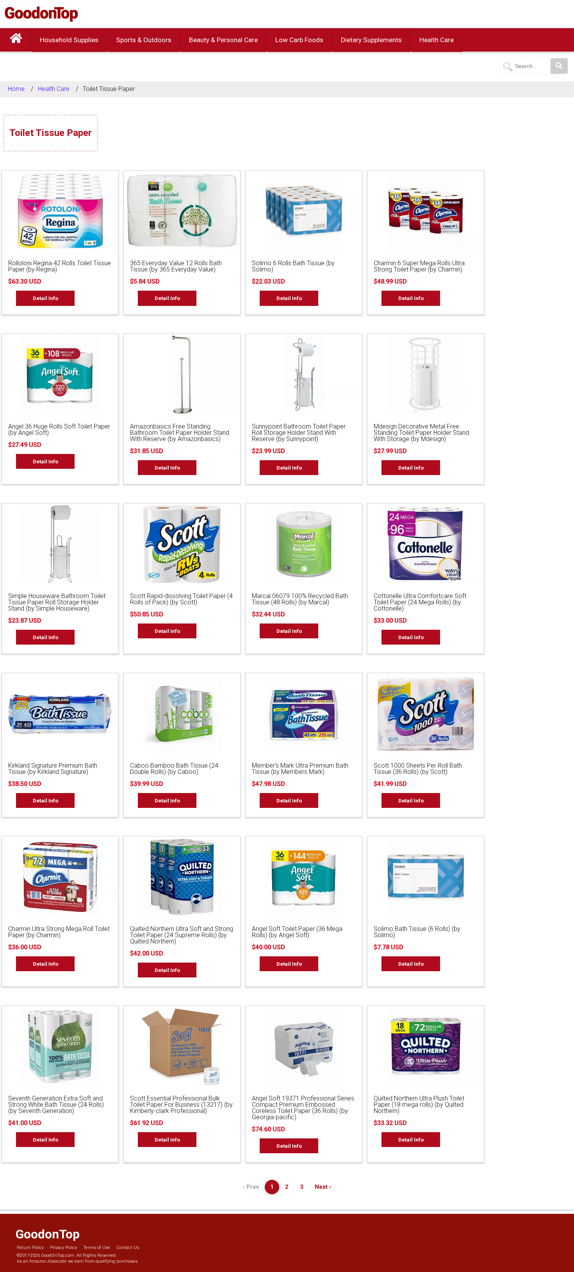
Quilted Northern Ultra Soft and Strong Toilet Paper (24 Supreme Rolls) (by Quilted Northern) (181, 935)
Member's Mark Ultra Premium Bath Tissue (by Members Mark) (300, 768)
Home (16, 89)
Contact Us (127, 1247)
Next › (323, 1186)
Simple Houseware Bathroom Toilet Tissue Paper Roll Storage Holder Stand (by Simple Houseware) (56, 602)
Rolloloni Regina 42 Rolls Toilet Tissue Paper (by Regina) (59, 266)
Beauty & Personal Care (223, 40)
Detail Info (45, 298)
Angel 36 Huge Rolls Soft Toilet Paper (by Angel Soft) (59, 429)
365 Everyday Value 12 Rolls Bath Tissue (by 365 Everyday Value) (176, 266)
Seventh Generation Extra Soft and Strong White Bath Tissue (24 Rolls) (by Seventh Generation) (56, 1105)
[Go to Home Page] (16, 40)
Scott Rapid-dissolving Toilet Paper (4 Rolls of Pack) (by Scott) (181, 599)
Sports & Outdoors (143, 40)
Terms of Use (96, 1247)
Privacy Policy (63, 1247)
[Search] (559, 66)
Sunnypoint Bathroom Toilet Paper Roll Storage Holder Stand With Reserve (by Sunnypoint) (299, 433)
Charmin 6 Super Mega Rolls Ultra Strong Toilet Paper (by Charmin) (419, 266)
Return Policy (30, 1247)
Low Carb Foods (299, 40)
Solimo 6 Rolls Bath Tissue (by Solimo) (293, 266)
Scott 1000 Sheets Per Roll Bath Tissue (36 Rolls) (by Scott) (418, 768)
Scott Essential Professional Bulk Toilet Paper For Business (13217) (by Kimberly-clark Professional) (181, 1105)
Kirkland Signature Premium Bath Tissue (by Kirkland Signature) (52, 768)
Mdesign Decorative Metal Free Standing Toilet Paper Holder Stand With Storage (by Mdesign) (421, 433)
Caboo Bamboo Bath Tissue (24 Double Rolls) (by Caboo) (174, 768)
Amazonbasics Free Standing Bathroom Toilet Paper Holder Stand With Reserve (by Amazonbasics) (179, 433)
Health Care (436, 40)
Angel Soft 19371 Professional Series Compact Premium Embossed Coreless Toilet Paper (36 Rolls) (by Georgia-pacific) (303, 1108)
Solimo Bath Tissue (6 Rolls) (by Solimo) (417, 932)
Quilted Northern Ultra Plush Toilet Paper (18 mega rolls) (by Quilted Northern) (419, 1105)
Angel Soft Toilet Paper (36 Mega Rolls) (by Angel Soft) (297, 932)
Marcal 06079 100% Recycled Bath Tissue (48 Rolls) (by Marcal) (300, 599)
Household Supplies (69, 40)
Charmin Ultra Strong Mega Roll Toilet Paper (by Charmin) (59, 932)
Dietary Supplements (371, 40)
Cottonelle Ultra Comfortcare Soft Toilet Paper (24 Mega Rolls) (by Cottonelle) (420, 602)
